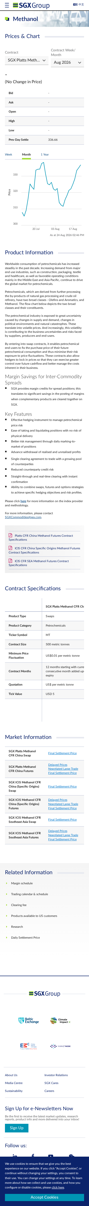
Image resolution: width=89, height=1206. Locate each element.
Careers (49, 1090)
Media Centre (13, 1083)
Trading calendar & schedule (29, 894)
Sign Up (16, 1128)
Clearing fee (18, 905)
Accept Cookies (44, 1197)
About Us (11, 1075)
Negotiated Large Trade (63, 768)
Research (17, 926)
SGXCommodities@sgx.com (23, 517)
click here (58, 1187)
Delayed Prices (57, 764)
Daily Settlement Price (25, 937)
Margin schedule (22, 883)
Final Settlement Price (62, 753)
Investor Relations (56, 1075)
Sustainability (13, 1090)
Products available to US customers (34, 915)
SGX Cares (51, 1083)
